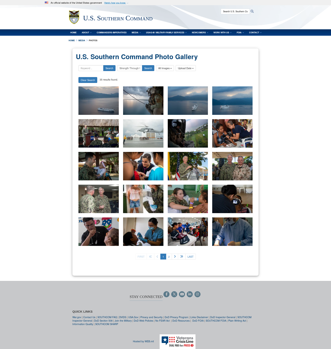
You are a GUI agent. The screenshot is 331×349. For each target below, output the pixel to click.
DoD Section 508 (103, 320)
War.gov (76, 317)
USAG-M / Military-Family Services (165, 32)
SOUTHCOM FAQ (107, 317)
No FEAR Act (162, 320)
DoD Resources (181, 320)
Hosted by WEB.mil (143, 341)
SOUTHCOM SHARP (106, 324)
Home (73, 32)
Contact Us (89, 317)
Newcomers (199, 32)
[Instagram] (197, 294)
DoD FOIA (198, 320)
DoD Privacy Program (176, 317)
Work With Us (221, 32)
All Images (164, 68)
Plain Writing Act (237, 320)
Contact (254, 32)
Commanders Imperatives (112, 32)
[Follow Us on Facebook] (166, 294)
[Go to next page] (175, 257)
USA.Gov (133, 317)
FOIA (239, 32)
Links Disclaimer (199, 317)
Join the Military (123, 320)
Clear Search (88, 80)
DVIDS (122, 317)
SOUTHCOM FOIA (216, 320)
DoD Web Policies (143, 320)
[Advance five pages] (181, 257)
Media (135, 32)
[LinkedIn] (190, 294)
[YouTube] (182, 294)
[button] (116, 3)
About (85, 32)
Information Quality (82, 324)
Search (109, 68)
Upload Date (185, 68)
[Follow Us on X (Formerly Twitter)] (174, 294)
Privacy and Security (151, 317)
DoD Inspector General (222, 317)
